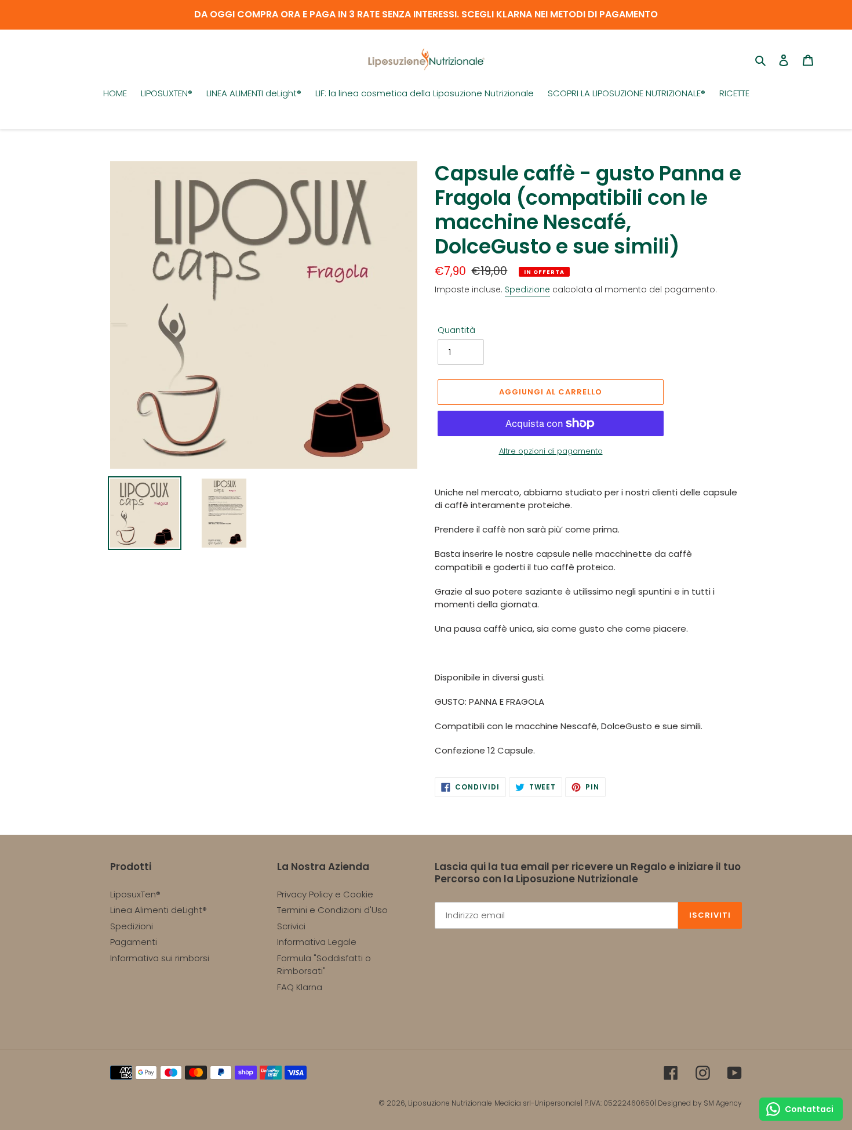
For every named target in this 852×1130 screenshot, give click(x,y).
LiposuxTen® (135, 894)
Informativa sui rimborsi (159, 958)
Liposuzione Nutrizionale (450, 1103)
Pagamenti (133, 942)
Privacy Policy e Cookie (325, 894)
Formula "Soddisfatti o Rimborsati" (324, 964)
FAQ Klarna (299, 987)
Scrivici (291, 926)
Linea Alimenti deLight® (158, 910)
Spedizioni (131, 926)
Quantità (456, 330)
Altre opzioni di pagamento (551, 451)
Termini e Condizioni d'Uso (332, 910)
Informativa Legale (316, 942)
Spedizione (527, 289)
